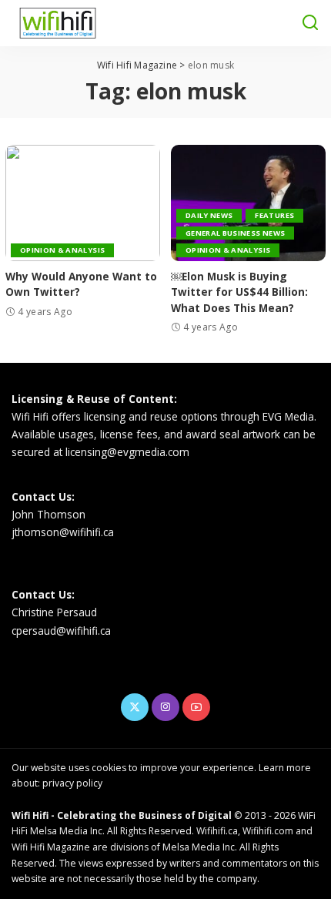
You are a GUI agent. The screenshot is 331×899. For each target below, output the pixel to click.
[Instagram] (165, 707)
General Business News (235, 233)
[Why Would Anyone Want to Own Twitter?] (82, 203)
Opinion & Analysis (62, 250)
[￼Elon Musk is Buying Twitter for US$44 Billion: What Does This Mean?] (248, 203)
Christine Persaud (54, 612)
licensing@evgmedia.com (127, 451)
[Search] (310, 23)
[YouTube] (196, 707)
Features (274, 215)
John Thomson (48, 514)
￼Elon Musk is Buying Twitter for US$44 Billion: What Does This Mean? (239, 292)
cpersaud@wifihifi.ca (61, 630)
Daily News (209, 215)
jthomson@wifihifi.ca (63, 532)
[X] (135, 707)
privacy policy (72, 783)
